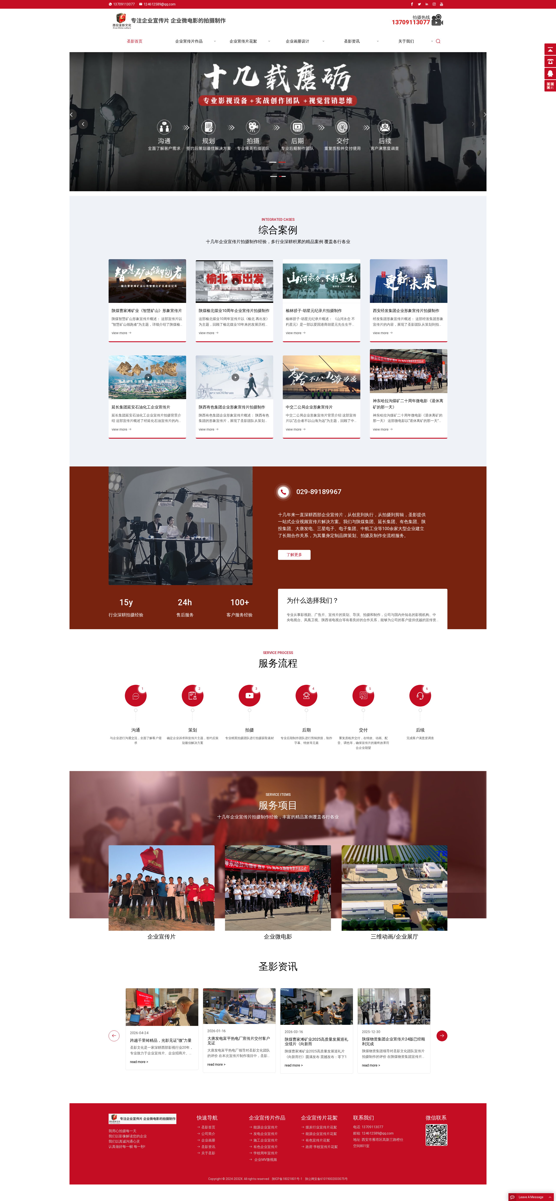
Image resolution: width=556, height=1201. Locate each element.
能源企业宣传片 (265, 1127)
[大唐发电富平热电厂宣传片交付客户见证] (239, 1006)
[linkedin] (427, 4)
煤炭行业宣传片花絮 (321, 1127)
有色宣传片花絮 (318, 1140)
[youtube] (441, 4)
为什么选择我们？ (313, 600)
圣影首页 (134, 41)
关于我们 (406, 41)
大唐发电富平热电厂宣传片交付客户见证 (238, 1040)
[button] (473, 124)
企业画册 (208, 1140)
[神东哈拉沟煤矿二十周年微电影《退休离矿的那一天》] (408, 371)
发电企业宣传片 (265, 1134)
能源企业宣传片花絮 (321, 1134)
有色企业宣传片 (265, 1147)
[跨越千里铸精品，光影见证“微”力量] (162, 1007)
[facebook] (412, 4)
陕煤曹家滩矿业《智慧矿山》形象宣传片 (147, 310)
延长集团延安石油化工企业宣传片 (141, 407)
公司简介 (208, 1134)
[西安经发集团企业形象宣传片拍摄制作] (408, 281)
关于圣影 (208, 1153)
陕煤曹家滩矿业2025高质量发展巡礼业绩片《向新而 (316, 1041)
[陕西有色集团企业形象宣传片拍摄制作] (234, 377)
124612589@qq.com (159, 4)
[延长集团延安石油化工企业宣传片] (147, 377)
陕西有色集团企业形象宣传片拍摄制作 (232, 407)
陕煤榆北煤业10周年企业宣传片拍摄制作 (234, 310)
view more (119, 333)
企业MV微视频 (265, 1160)
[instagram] (434, 4)
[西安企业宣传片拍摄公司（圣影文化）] (169, 19)
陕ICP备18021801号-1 (287, 1179)
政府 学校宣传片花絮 (322, 1147)
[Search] (438, 41)
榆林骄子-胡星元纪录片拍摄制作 (314, 310)
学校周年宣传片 (265, 1153)
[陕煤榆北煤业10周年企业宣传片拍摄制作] (234, 281)
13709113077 (124, 4)
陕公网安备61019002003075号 (326, 1179)
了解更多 (294, 554)
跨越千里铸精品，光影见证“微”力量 (161, 1040)
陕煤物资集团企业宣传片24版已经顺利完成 (393, 1041)
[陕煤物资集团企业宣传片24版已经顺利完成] (394, 1006)
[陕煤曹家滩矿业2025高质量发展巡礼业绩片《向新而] (316, 1006)
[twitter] (419, 4)
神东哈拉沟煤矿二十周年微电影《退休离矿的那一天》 (408, 403)
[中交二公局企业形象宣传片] (321, 377)
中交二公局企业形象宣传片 (309, 407)
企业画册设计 (297, 41)
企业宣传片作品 (189, 41)
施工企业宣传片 (265, 1140)
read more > (139, 1062)
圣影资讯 (352, 41)
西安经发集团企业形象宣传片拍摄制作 (406, 310)
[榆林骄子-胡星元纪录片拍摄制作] (321, 281)
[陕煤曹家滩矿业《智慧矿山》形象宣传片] (147, 281)
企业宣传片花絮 (243, 41)
